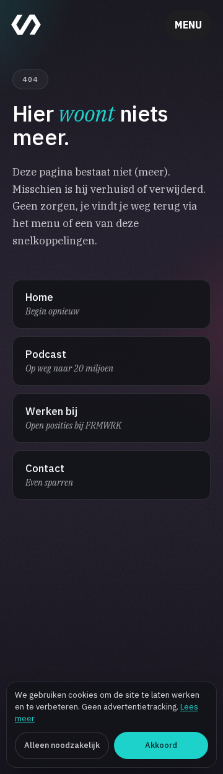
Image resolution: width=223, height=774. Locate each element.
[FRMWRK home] (26, 24)
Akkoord (161, 745)
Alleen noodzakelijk (62, 745)
